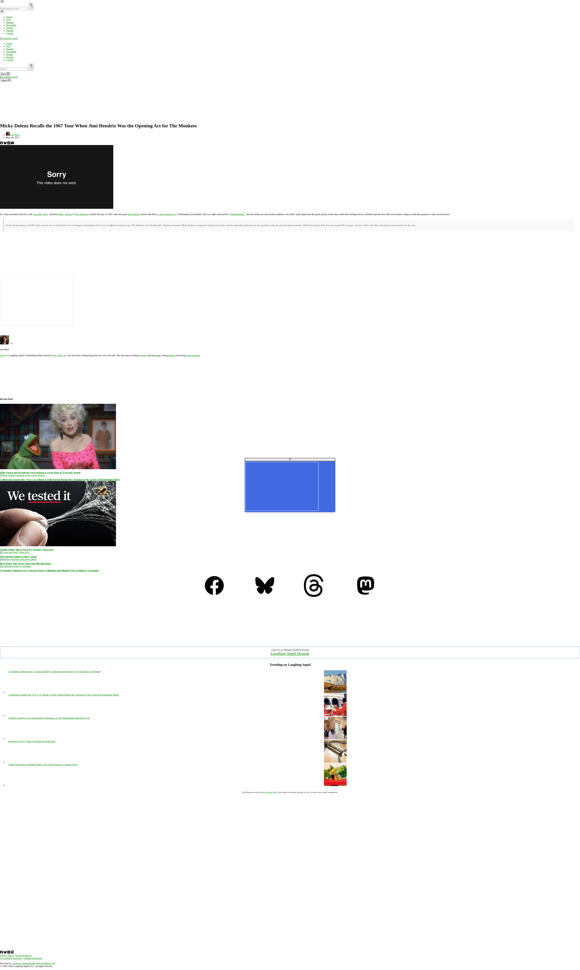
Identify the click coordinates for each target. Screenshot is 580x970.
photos (171, 355)
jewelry (142, 355)
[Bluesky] (5, 143)
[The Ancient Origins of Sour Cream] (14, 552)
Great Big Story (40, 214)
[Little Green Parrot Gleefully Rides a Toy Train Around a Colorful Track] (335, 785)
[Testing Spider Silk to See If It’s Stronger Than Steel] (58, 545)
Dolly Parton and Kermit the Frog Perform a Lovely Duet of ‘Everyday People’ (40, 472)
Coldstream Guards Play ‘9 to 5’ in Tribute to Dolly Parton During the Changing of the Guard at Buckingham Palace (60, 479)
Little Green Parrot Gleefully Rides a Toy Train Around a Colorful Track (42, 764)
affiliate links (270, 792)
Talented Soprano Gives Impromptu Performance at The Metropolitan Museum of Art (49, 718)
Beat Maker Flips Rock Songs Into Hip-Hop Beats (25, 563)
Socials (9, 54)
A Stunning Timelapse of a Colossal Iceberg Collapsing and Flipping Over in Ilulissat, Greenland (49, 570)
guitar (158, 355)
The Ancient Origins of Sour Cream (18, 556)
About (9, 43)
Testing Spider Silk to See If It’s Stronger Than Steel (26, 549)
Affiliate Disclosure (33, 958)
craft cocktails (193, 355)
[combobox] (14, 69)
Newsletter (11, 51)
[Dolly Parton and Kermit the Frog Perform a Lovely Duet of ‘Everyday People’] (58, 468)
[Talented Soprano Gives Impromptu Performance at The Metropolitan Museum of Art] (335, 738)
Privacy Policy (7, 955)
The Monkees (81, 214)
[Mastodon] (365, 596)
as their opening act (166, 214)
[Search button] (31, 67)
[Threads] (9, 143)
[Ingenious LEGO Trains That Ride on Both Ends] (335, 762)
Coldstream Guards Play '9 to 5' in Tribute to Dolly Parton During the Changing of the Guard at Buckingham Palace (63, 695)
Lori (2, 355)
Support (10, 57)
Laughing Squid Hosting (290, 653)
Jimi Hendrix (133, 214)
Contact (9, 60)
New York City (59, 355)
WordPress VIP (47, 963)
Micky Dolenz (65, 214)
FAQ (8, 46)
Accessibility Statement (11, 958)
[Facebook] (2, 143)
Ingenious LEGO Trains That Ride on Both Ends (31, 741)
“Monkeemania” (238, 214)
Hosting (10, 49)
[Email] (12, 143)
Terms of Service (24, 955)
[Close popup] (290, 459)
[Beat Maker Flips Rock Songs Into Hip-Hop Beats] (18, 559)
